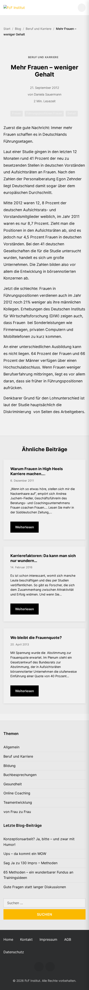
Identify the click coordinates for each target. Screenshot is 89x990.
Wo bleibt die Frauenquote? (36, 637)
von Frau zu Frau (17, 812)
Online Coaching (16, 793)
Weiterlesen (24, 527)
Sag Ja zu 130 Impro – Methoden (30, 863)
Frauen (16, 113)
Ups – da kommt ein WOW (24, 853)
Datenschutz (13, 952)
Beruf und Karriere (43, 57)
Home (8, 939)
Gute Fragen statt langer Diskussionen (34, 887)
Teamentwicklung (17, 802)
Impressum (48, 939)
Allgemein (11, 747)
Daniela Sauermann (47, 94)
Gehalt (71, 113)
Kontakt (26, 939)
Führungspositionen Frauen (44, 113)
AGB (67, 939)
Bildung (9, 765)
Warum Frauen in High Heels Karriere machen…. (36, 471)
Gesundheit (12, 784)
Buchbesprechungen (20, 775)
